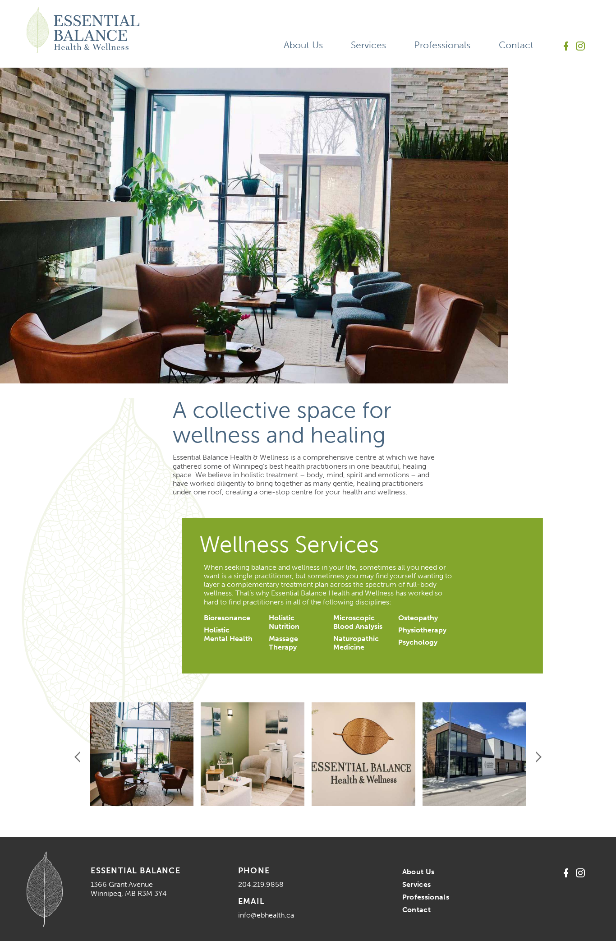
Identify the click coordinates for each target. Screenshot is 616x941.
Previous (77, 757)
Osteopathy (418, 617)
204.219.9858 (261, 884)
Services (368, 45)
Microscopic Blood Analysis (357, 622)
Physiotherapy (422, 630)
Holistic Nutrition (284, 622)
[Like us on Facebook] (566, 46)
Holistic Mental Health (228, 634)
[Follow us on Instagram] (580, 46)
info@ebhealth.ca (266, 915)
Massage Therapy (283, 642)
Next (539, 757)
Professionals (442, 45)
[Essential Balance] (83, 30)
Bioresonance (227, 617)
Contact (516, 45)
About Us (303, 45)
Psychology (417, 642)
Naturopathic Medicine (356, 642)
